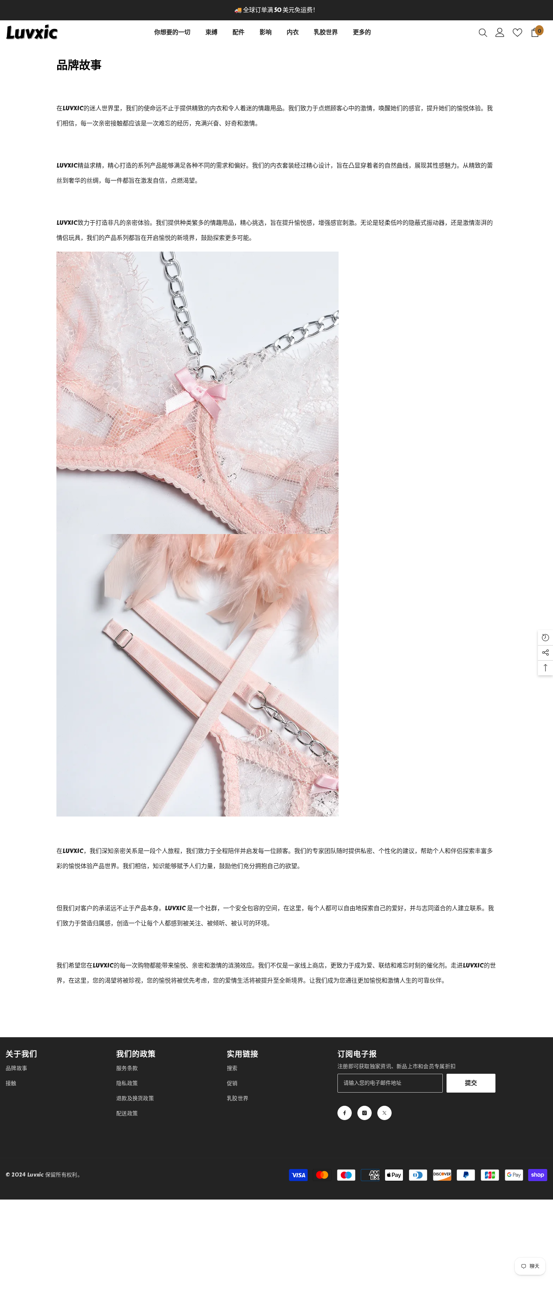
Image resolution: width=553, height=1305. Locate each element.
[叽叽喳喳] (384, 1113)
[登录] (500, 32)
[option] (276, 10)
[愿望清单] (517, 32)
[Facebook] (344, 1113)
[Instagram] (364, 1113)
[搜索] (483, 32)
